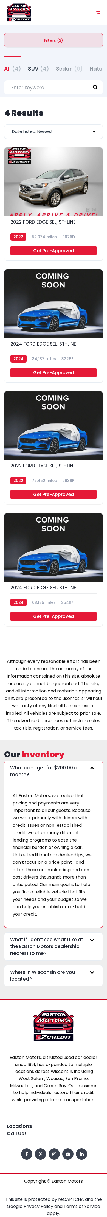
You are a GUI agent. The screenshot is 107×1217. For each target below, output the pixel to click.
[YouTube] (68, 1154)
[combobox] (53, 131)
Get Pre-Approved (53, 251)
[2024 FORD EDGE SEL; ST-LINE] (53, 325)
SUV (38, 68)
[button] (53, 771)
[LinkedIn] (81, 1154)
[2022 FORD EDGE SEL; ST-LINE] (53, 203)
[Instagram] (54, 1154)
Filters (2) (53, 40)
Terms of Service (82, 1206)
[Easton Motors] (19, 12)
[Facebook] (26, 1154)
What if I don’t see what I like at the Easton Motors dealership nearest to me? (46, 946)
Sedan (69, 68)
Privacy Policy (39, 1206)
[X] (40, 1154)
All (12, 68)
